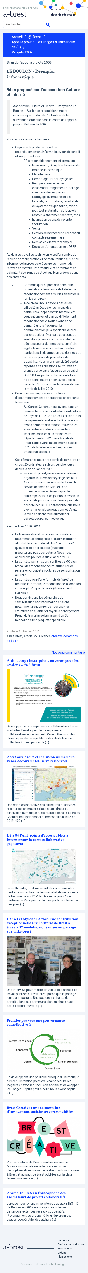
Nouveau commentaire (68, 652)
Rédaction (64, 1240)
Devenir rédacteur (63, 14)
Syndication (65, 1248)
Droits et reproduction (71, 1244)
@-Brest (34, 37)
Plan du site (65, 1256)
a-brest (14, 14)
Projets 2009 (22, 52)
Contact (56, 9)
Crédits (62, 1252)
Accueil (17, 37)
